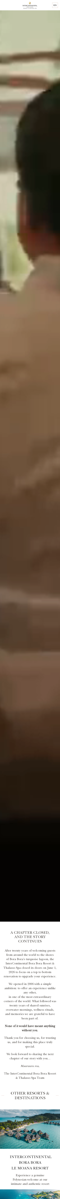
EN (55, 5)
